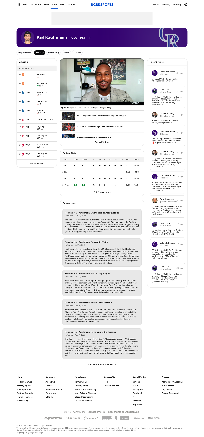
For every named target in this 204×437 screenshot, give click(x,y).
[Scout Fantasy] (138, 417)
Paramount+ (52, 393)
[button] (18, 4)
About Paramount (54, 389)
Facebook (137, 393)
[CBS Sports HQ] (96, 411)
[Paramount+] (91, 417)
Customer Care (111, 385)
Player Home (24, 52)
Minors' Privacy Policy (85, 389)
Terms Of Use (82, 381)
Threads (137, 400)
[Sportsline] (73, 417)
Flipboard (138, 404)
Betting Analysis (25, 393)
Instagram (138, 389)
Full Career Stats (102, 192)
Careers (49, 385)
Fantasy (40, 52)
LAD (28, 93)
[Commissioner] (109, 417)
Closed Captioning (84, 394)
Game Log (53, 52)
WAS (28, 145)
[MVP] (124, 417)
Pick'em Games (24, 381)
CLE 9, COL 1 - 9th (45, 119)
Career (77, 52)
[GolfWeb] (154, 418)
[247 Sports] (53, 417)
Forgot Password (170, 393)
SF (27, 75)
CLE (27, 120)
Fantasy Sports (24, 385)
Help (106, 381)
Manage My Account (172, 381)
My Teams (167, 389)
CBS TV (49, 397)
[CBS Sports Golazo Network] (124, 411)
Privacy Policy (81, 385)
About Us (50, 381)
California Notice (83, 398)
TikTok (136, 385)
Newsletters (168, 385)
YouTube (137, 381)
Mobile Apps (23, 400)
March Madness (24, 397)
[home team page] (23, 74)
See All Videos (102, 142)
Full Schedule (36, 163)
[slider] (102, 97)
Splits (66, 52)
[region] (102, 81)
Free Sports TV (24, 389)
